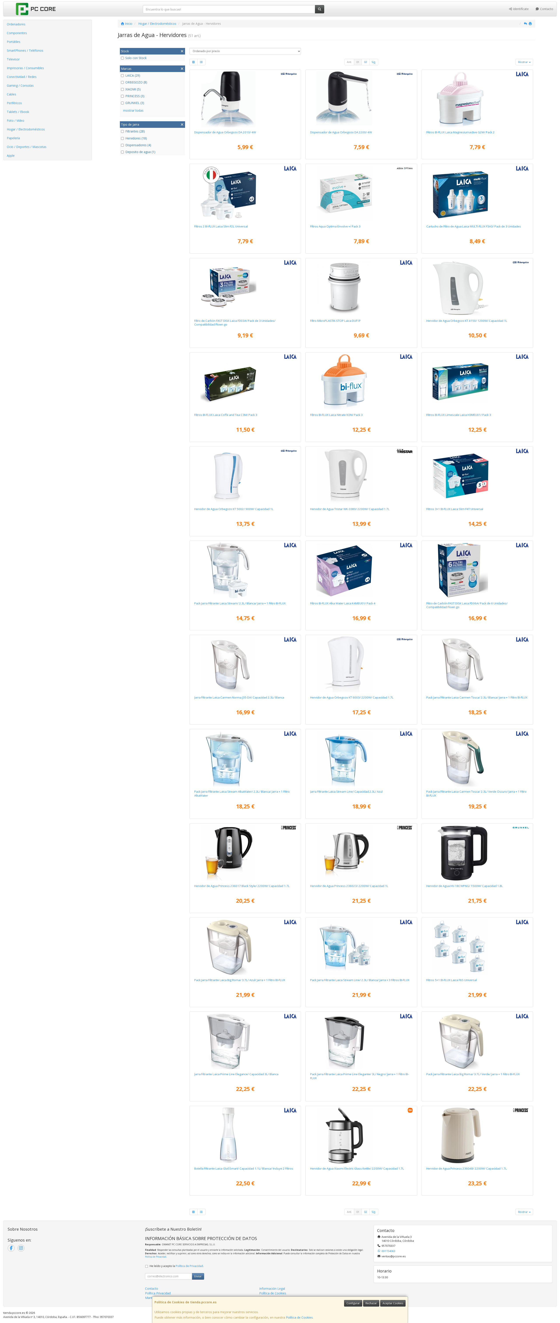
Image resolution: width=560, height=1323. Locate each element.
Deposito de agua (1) (140, 152)
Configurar (353, 1303)
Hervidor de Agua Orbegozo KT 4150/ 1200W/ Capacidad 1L (466, 321)
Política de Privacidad (155, 1256)
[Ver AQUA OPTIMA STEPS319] (361, 193)
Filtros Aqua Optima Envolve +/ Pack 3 (335, 226)
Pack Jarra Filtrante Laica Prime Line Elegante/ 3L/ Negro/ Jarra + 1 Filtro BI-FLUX (359, 1076)
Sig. (374, 62)
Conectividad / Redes (22, 77)
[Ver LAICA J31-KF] (245, 758)
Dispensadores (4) (138, 145)
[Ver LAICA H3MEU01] (477, 382)
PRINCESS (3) (134, 96)
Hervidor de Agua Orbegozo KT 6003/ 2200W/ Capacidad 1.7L (352, 697)
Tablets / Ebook (18, 112)
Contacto (546, 9)
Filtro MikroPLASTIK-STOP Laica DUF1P (335, 321)
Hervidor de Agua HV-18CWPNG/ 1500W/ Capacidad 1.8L (464, 886)
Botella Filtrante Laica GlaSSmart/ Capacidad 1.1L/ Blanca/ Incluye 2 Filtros (243, 1168)
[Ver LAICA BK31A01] (245, 1135)
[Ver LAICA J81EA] (477, 1041)
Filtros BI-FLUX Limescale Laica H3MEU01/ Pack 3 (458, 415)
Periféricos (14, 103)
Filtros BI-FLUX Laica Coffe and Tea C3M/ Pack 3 (225, 415)
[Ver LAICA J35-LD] (477, 664)
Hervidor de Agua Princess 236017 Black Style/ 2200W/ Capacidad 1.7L (242, 886)
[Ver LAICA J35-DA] (245, 664)
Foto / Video (15, 120)
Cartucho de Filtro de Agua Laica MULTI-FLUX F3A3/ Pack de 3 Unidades (473, 226)
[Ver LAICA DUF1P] (361, 288)
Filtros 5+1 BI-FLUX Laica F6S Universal (451, 980)
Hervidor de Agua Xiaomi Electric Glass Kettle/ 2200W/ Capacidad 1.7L (357, 1168)
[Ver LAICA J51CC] (361, 1041)
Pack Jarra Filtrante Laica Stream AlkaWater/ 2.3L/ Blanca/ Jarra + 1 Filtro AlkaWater (242, 793)
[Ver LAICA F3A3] (477, 193)
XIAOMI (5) (133, 89)
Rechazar (371, 1303)
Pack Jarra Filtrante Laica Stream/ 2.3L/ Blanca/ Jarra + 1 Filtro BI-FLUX (240, 603)
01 (357, 62)
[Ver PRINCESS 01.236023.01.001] (361, 853)
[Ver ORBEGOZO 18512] (361, 99)
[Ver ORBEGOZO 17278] (245, 476)
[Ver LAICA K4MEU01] (361, 570)
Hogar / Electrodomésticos (26, 129)
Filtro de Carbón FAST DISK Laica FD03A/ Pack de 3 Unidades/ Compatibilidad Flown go (234, 322)
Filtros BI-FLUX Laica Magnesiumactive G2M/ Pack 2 (460, 132)
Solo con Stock (136, 58)
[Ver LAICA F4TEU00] (477, 476)
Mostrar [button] (523, 62)
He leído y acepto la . (177, 1266)
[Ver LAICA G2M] (477, 99)
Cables (11, 94)
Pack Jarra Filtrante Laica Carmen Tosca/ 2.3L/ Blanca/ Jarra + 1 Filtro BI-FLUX (476, 697)
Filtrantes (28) (135, 131)
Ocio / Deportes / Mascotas (26, 147)
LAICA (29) (132, 75)
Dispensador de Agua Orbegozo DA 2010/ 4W (225, 132)
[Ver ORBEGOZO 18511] (245, 99)
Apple (11, 155)
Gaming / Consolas (20, 85)
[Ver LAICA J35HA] (477, 758)
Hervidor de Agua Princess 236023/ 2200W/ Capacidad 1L (349, 886)
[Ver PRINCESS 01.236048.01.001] (477, 1135)
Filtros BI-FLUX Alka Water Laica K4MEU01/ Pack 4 (342, 603)
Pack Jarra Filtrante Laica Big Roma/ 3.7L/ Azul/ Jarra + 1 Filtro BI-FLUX (239, 980)
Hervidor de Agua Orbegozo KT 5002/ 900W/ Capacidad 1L (233, 509)
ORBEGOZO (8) (136, 82)
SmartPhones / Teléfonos (25, 50)
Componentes (17, 33)
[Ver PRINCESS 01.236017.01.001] (245, 853)
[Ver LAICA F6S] (477, 947)
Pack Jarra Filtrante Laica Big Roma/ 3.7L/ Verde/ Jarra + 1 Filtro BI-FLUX (473, 1074)
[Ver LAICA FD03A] (245, 288)
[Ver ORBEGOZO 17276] (361, 664)
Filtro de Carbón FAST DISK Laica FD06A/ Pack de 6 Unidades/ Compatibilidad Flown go (467, 605)
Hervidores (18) (136, 138)
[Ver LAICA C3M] (245, 382)
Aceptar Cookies (393, 1303)
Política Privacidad (158, 1293)
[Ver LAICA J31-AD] (361, 758)
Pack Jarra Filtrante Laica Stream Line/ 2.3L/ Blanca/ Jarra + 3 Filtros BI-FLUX (360, 980)
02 (365, 62)
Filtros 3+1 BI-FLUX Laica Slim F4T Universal (454, 509)
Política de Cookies (299, 1317)
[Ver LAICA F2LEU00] (245, 193)
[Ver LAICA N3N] (361, 382)
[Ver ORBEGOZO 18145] (477, 288)
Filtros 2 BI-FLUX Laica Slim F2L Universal (221, 226)
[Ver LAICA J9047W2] (361, 947)
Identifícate (520, 9)
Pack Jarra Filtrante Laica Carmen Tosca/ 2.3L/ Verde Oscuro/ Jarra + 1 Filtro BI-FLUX (476, 793)
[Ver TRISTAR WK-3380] (361, 476)
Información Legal (272, 1288)
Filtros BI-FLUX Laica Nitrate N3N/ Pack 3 (336, 415)
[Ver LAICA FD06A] (477, 570)
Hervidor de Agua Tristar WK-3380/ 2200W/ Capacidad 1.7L (350, 509)
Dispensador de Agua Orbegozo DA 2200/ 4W (341, 132)
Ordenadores (16, 24)
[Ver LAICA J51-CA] (245, 1041)
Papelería (13, 138)
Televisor (13, 59)
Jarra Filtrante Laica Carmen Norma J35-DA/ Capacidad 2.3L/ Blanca (239, 697)
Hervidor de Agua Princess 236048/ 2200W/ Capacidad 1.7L (466, 1168)
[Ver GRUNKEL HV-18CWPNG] (477, 853)
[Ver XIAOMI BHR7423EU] (361, 1135)
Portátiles (13, 42)
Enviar (198, 1276)
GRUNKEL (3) (134, 103)
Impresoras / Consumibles (25, 68)
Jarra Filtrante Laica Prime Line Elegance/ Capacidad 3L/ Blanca (236, 1074)
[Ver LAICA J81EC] (245, 947)
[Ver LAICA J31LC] (245, 570)
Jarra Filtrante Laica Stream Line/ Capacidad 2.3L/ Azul (346, 791)
